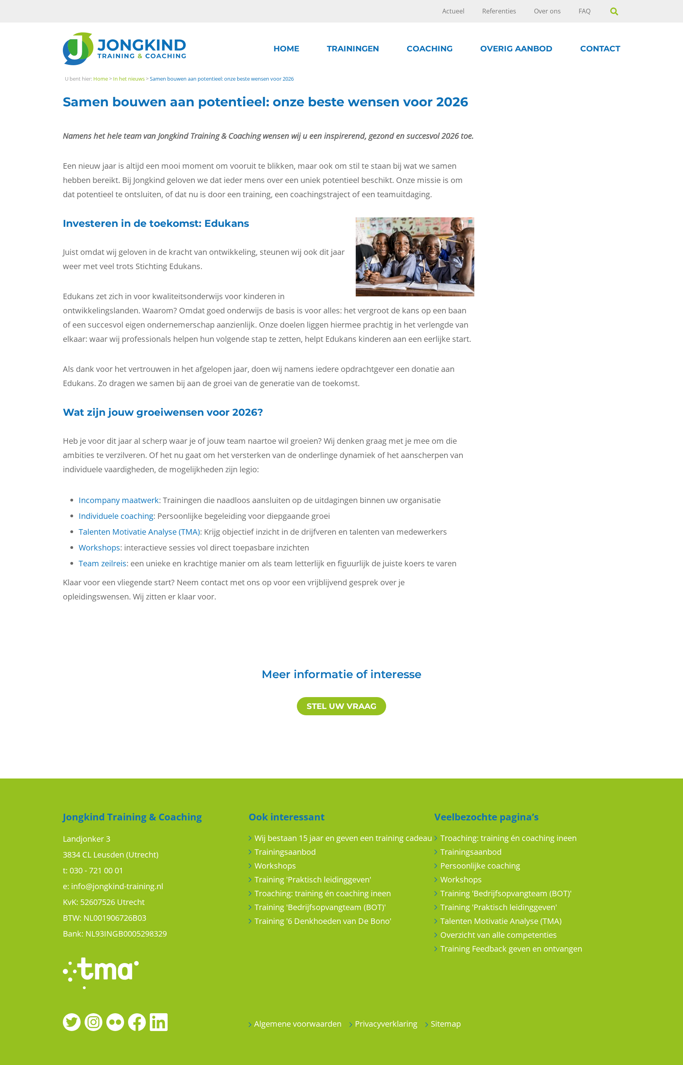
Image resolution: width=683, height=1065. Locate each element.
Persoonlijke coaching (480, 865)
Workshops (99, 547)
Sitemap (446, 1023)
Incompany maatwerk (119, 500)
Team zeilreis (102, 563)
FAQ (585, 11)
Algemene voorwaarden (298, 1023)
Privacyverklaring (386, 1023)
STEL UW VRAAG (341, 706)
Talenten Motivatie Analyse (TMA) (139, 531)
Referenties (499, 11)
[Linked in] (159, 1021)
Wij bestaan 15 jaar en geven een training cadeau (343, 838)
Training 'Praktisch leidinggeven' (313, 879)
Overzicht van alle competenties (498, 934)
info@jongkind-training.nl (117, 886)
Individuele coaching (116, 516)
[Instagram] (93, 1021)
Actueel (453, 11)
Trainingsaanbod (285, 851)
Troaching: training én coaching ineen (323, 893)
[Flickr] (115, 1021)
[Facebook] (137, 1021)
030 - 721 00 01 (96, 870)
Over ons (547, 11)
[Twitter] (72, 1021)
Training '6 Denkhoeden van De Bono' (323, 921)
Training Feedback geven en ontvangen (511, 948)
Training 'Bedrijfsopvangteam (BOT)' (320, 907)
